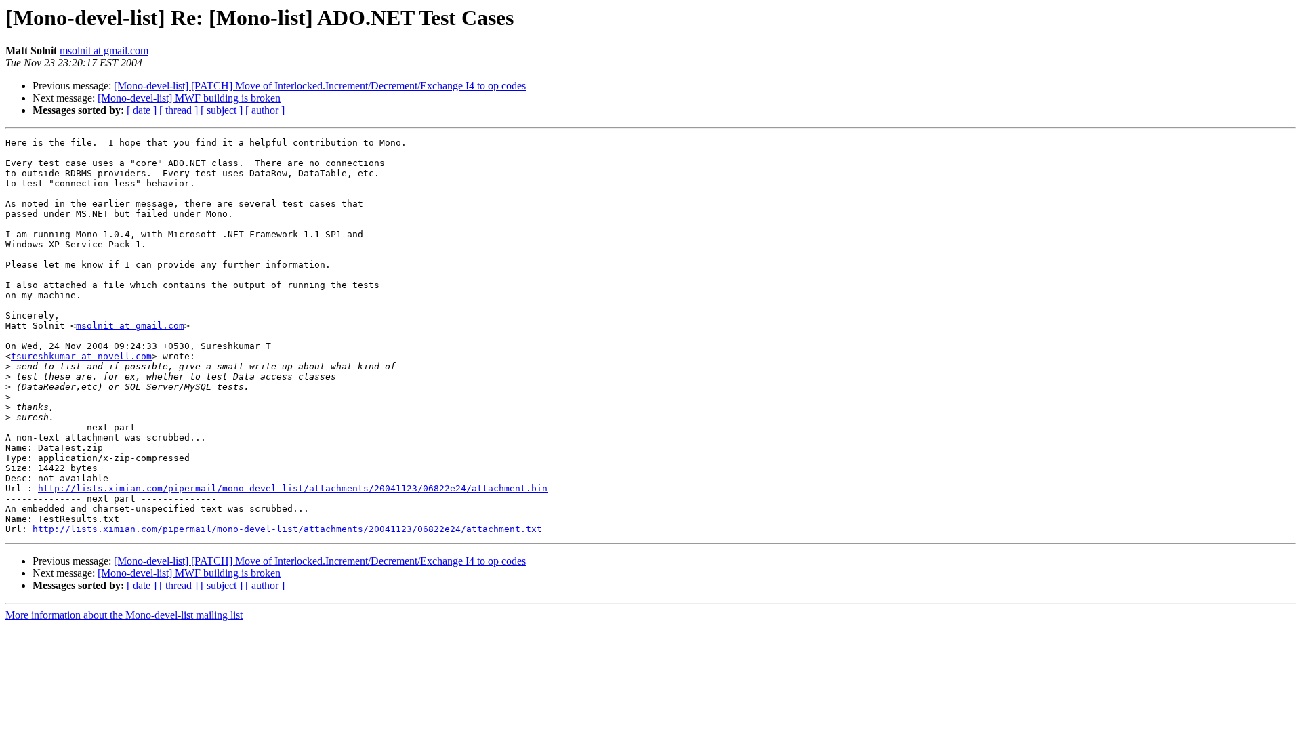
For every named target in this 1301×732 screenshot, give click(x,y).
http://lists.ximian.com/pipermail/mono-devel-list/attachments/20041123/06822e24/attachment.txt (287, 529)
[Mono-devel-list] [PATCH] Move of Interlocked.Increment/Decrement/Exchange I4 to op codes (320, 86)
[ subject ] (222, 110)
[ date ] (142, 110)
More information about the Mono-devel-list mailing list (124, 615)
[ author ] (265, 110)
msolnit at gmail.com (104, 50)
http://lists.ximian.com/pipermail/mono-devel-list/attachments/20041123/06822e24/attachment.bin (293, 488)
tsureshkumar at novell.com (81, 356)
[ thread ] (178, 110)
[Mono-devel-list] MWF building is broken (189, 98)
